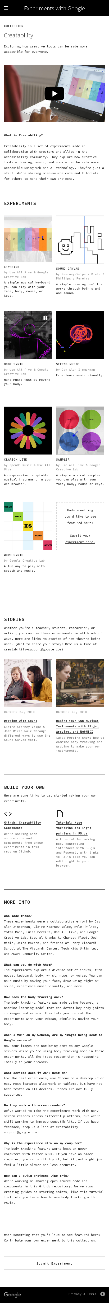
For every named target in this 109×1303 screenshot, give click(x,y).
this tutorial (92, 1192)
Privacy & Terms (82, 1294)
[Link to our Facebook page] (102, 1294)
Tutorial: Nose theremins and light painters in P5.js (73, 828)
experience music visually (40, 986)
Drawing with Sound (20, 721)
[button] (45, 318)
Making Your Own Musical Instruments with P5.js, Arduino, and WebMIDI (77, 726)
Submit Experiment (54, 1263)
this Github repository (50, 1186)
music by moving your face (36, 981)
